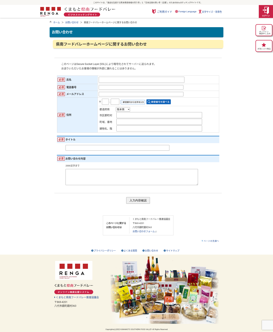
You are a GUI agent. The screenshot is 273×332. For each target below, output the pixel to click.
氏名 (68, 79)
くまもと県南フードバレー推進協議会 (77, 297)
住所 (68, 114)
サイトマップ (172, 250)
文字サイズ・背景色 (212, 12)
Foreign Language (187, 11)
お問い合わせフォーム (144, 231)
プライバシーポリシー (105, 250)
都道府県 (105, 109)
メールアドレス (75, 94)
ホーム (56, 22)
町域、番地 (106, 122)
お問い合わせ (72, 22)
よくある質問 (130, 250)
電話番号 (71, 87)
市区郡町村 (106, 115)
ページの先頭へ (211, 241)
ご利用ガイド (164, 11)
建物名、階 (106, 128)
